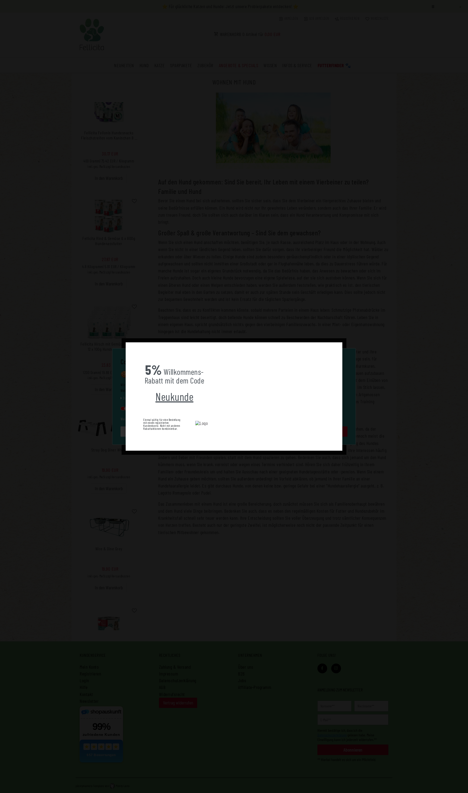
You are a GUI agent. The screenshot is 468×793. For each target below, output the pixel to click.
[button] (130, 346)
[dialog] (234, 396)
